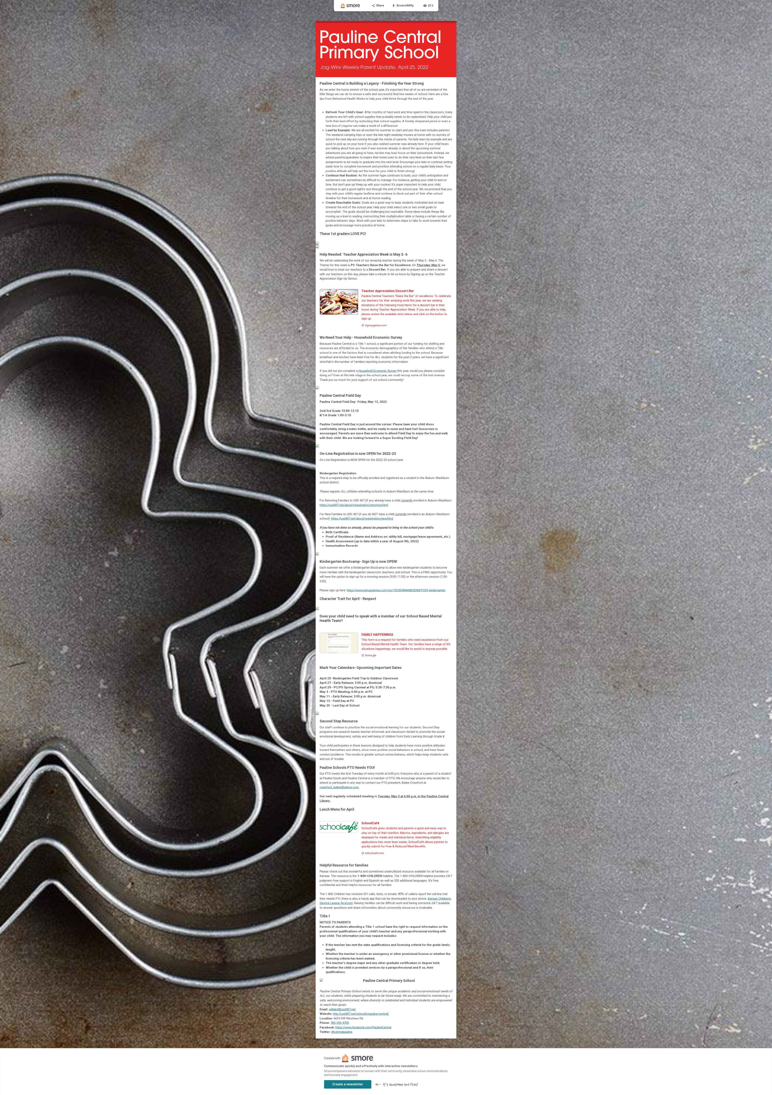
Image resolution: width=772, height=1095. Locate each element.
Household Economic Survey (377, 371)
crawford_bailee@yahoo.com (339, 787)
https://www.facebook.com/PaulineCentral (363, 1027)
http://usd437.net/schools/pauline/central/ (361, 1014)
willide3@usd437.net (342, 1009)
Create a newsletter (347, 1084)
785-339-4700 (340, 1023)
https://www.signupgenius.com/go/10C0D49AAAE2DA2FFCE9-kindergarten (396, 590)
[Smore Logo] (350, 5)
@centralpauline (341, 1032)
